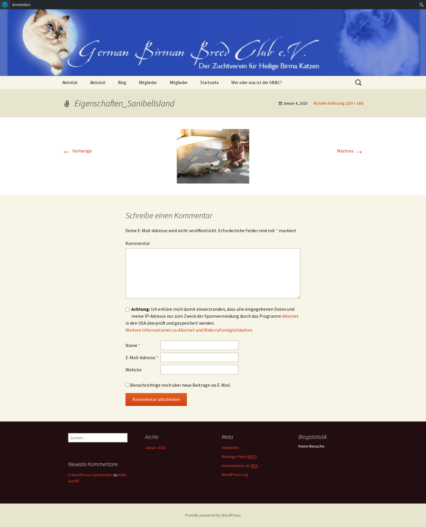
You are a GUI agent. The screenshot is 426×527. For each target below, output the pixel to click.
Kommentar (137, 243)
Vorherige (77, 151)
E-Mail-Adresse (141, 357)
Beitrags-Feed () (239, 456)
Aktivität (70, 82)
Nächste (350, 151)
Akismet (290, 316)
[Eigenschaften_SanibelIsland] (213, 156)
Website (133, 369)
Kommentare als (240, 465)
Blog (122, 82)
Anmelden (230, 447)
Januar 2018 (155, 447)
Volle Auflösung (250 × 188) (341, 103)
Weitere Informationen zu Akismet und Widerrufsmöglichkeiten (188, 330)
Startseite (209, 82)
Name (132, 345)
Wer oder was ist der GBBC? (256, 82)
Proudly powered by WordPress (213, 515)
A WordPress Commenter (90, 474)
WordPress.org (235, 474)
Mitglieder (148, 82)
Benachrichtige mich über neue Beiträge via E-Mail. (180, 385)
